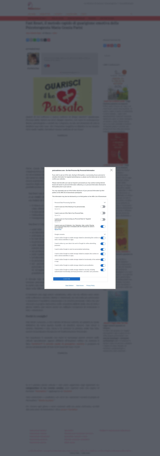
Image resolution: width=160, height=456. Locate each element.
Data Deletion (70, 285)
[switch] (103, 206)
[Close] (112, 170)
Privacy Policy (90, 285)
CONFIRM (66, 279)
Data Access (80, 285)
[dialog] (80, 228)
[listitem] (80, 203)
